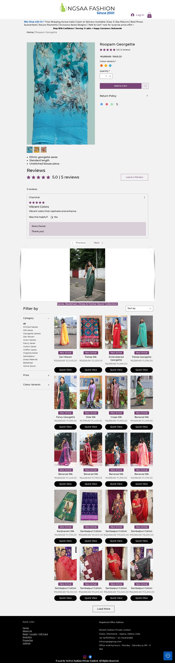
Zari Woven (28, 336)
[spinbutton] (106, 76)
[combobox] (139, 308)
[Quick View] (65, 332)
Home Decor (29, 366)
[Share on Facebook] (101, 104)
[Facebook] (90, 657)
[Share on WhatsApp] (112, 104)
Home (30, 32)
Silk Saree (28, 330)
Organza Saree (30, 353)
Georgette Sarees (32, 333)
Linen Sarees (29, 340)
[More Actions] (144, 197)
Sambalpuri (29, 356)
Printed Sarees (30, 327)
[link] (115, 50)
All (24, 323)
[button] (149, 15)
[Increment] (110, 76)
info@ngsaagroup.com (110, 641)
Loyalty (33, 634)
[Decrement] (102, 76)
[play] (148, 299)
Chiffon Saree (30, 349)
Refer (25, 634)
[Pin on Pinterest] (106, 104)
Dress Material (30, 359)
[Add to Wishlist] (145, 86)
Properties (28, 640)
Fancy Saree (29, 343)
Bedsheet (28, 362)
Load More (103, 608)
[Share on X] (117, 104)
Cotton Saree (29, 346)
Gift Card (43, 634)
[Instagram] (85, 657)
